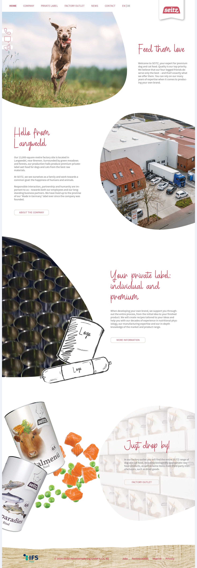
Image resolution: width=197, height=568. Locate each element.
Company (28, 6)
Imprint (157, 558)
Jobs (125, 558)
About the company (31, 212)
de (128, 6)
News (94, 6)
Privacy (170, 558)
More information (128, 340)
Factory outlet (75, 6)
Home (12, 6)
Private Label (49, 6)
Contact (110, 6)
